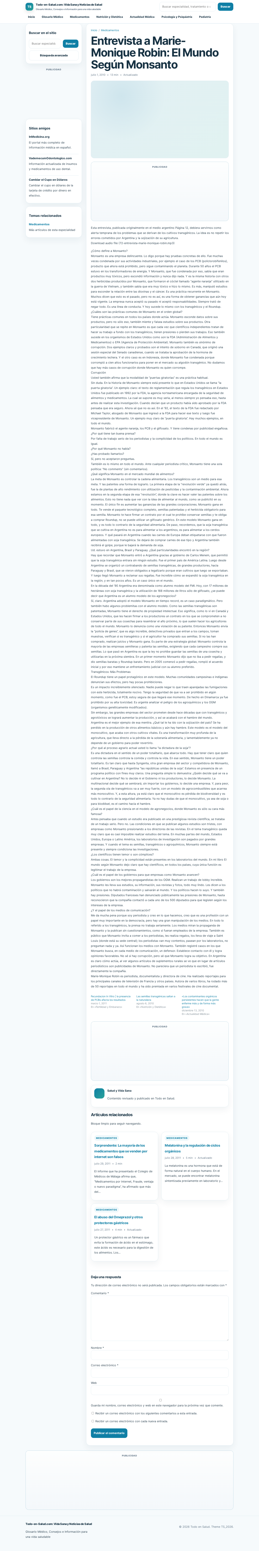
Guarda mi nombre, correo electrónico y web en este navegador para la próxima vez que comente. (157, 1405)
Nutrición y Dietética (109, 16)
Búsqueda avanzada (54, 55)
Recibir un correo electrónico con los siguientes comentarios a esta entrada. (146, 1413)
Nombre (97, 1348)
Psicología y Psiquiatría (177, 16)
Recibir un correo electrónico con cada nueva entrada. (131, 1421)
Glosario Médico (52, 16)
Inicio (31, 16)
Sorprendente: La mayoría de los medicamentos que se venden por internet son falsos (120, 1151)
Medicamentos (80, 16)
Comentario (100, 1293)
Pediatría (205, 16)
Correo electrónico (104, 1365)
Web (94, 1383)
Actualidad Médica (142, 16)
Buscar (225, 6)
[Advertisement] (54, 94)
